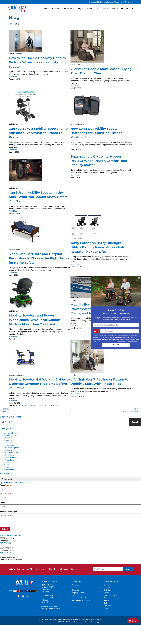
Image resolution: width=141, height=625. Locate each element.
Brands (89, 9)
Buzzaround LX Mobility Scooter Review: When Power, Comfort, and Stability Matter (98, 161)
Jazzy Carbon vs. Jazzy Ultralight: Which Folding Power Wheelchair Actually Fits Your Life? (97, 247)
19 (53, 405)
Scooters (107, 585)
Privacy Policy (81, 619)
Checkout (75, 590)
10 (31, 405)
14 (41, 405)
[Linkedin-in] (28, 596)
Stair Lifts (8, 467)
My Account (76, 585)
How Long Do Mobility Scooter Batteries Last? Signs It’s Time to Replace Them (96, 133)
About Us (68, 9)
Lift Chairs (8, 443)
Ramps (106, 600)
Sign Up (129, 569)
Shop (45, 9)
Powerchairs (9, 460)
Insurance (8, 440)
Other (106, 608)
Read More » (14, 77)
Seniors (7, 465)
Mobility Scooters (11, 453)
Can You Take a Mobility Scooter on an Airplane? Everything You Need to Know (39, 133)
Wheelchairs (9, 470)
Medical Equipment (11, 448)
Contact (114, 9)
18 (51, 405)
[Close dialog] (139, 278)
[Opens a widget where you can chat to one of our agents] (133, 621)
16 (46, 405)
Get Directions (45, 589)
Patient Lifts (9, 455)
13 (39, 405)
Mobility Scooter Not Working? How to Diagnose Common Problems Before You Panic (39, 384)
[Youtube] (23, 596)
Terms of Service (90, 622)
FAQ (79, 9)
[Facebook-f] (18, 596)
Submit (5, 529)
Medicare (8, 450)
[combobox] (64, 422)
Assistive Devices (11, 433)
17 (48, 405)
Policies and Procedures (80, 598)
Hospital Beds (9, 438)
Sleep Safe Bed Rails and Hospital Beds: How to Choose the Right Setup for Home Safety (39, 258)
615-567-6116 (5, 553)
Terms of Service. (132, 340)
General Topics (10, 435)
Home (11, 24)
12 (36, 405)
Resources (101, 9)
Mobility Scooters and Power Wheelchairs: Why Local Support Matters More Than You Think (35, 320)
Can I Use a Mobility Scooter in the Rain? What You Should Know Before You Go (38, 197)
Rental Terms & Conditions (81, 600)
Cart (73, 587)
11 (34, 405)
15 (44, 405)
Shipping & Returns (78, 593)
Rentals (55, 9)
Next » (57, 405)
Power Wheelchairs (11, 457)
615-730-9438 (5, 543)
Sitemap (73, 619)
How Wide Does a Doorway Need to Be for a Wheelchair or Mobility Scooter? (37, 62)
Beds (105, 603)
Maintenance (9, 445)
